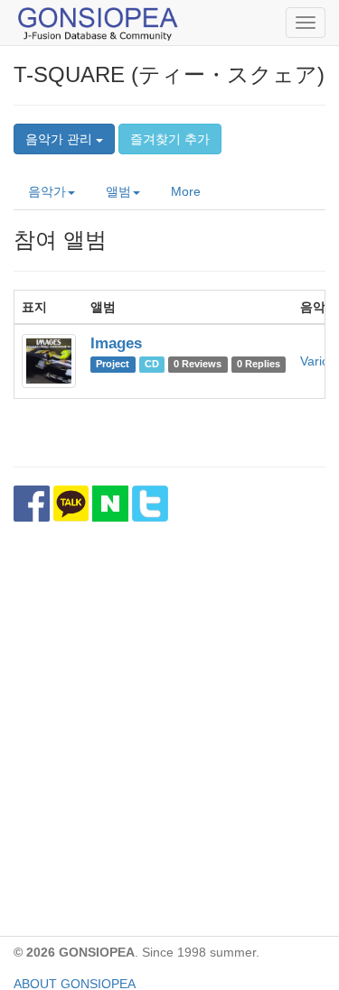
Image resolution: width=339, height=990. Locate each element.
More (186, 191)
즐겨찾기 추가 (170, 139)
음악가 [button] (47, 191)
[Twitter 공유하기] (150, 504)
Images (116, 343)
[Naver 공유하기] (110, 504)
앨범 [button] (118, 191)
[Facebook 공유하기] (32, 504)
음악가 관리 (60, 139)
